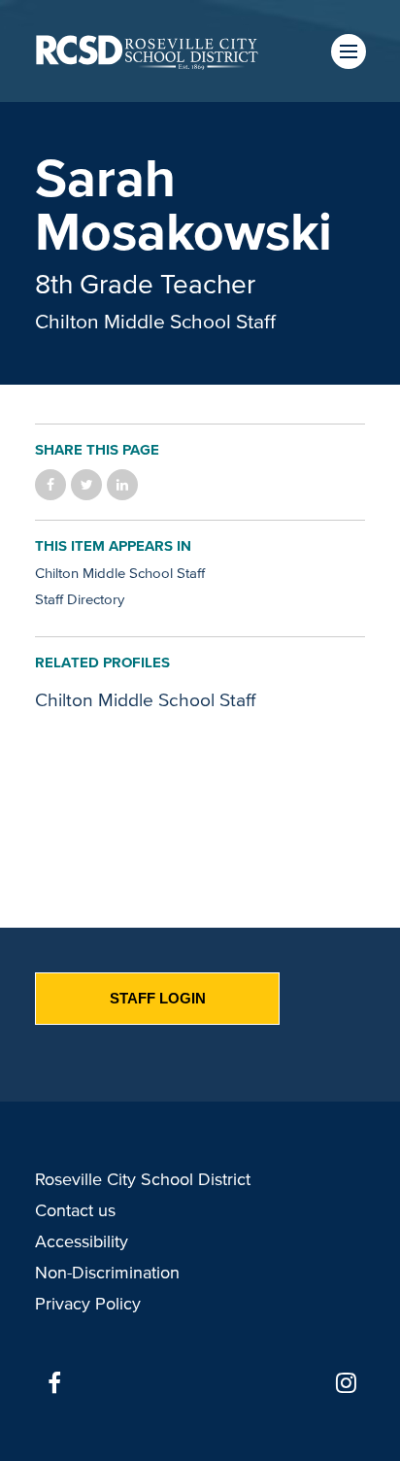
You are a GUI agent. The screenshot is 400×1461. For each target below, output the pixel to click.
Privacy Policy (88, 1303)
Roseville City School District (142, 1179)
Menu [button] (348, 51)
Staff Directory (79, 599)
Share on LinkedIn (122, 484)
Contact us (75, 1210)
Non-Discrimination (107, 1272)
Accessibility (81, 1241)
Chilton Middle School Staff (155, 320)
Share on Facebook (50, 484)
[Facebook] (54, 1383)
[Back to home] (147, 51)
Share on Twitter (86, 484)
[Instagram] (345, 1383)
